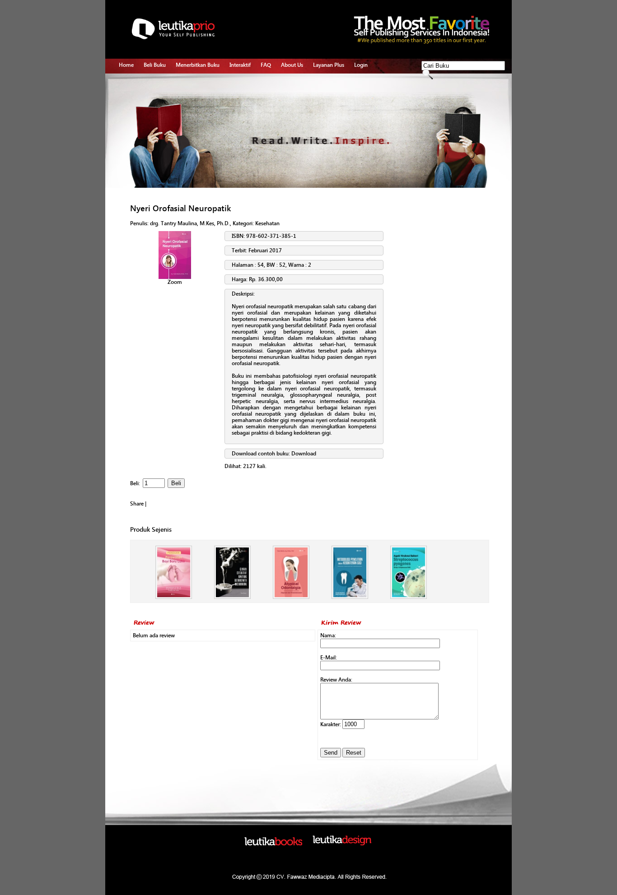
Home (126, 65)
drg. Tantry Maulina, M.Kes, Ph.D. (190, 223)
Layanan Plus (328, 65)
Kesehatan (267, 223)
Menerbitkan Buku (198, 65)
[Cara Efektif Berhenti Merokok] (232, 597)
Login (361, 65)
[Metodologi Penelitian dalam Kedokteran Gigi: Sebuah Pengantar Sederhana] (349, 597)
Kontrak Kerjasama (198, 94)
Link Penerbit (191, 125)
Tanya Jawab (244, 94)
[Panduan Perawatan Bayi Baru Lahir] (173, 597)
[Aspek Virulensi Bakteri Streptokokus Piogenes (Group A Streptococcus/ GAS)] (408, 597)
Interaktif (240, 65)
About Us (292, 65)
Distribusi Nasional (198, 146)
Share (137, 504)
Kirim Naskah (191, 114)
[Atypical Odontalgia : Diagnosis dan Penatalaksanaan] (291, 597)
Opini (236, 104)
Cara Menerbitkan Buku (203, 83)
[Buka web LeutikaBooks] (273, 843)
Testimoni (188, 135)
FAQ (266, 65)
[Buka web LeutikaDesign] (342, 843)
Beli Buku (155, 65)
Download (303, 453)
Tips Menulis (244, 83)
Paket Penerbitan (196, 104)
